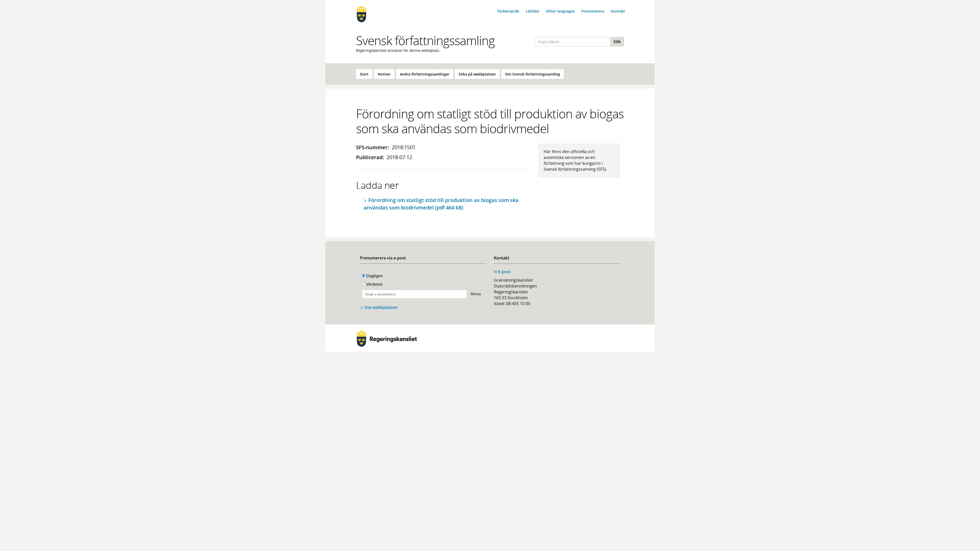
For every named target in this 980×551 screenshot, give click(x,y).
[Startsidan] (386, 13)
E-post (502, 271)
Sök (617, 41)
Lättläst (532, 11)
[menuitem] (364, 74)
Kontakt (618, 11)
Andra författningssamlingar (424, 74)
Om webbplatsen (381, 307)
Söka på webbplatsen (477, 74)
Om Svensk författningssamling (532, 74)
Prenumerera (592, 11)
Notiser (384, 74)
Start (364, 74)
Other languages (560, 11)
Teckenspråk (508, 11)
